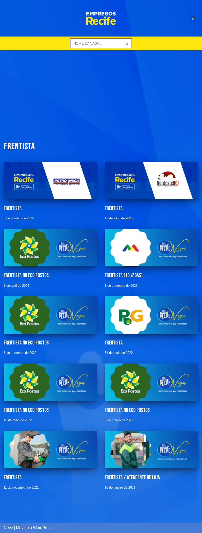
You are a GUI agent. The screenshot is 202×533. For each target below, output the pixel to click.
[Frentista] (50, 180)
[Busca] (126, 43)
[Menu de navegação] (192, 18)
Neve (8, 528)
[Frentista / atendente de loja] (151, 449)
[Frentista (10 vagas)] (151, 247)
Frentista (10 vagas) (124, 275)
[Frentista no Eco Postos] (50, 247)
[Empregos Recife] (101, 18)
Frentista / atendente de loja (132, 477)
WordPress (42, 528)
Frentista (13, 208)
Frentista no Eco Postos (26, 275)
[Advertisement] (101, 87)
